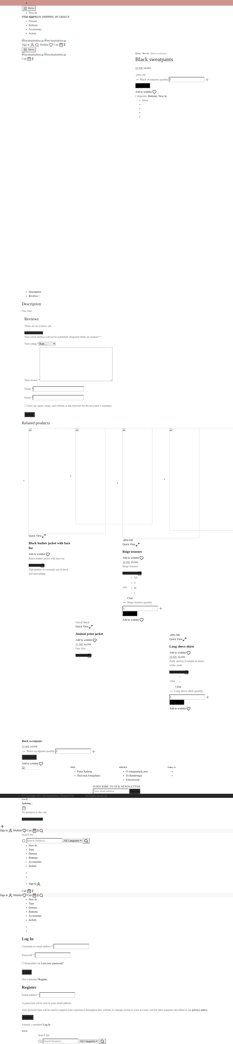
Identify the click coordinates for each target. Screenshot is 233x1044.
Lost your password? (52, 963)
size (125, 587)
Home (138, 53)
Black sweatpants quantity (154, 79)
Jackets (32, 33)
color (172, 680)
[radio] (136, 578)
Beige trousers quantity (139, 602)
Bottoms (33, 25)
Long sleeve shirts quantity (188, 691)
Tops (31, 17)
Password (28, 955)
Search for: (28, 834)
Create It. (79, 795)
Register (42, 979)
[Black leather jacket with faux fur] (67, 480)
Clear (130, 598)
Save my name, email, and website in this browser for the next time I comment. (69, 405)
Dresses (33, 21)
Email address (30, 994)
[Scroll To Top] (2, 826)
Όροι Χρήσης (84, 771)
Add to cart (143, 85)
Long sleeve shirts (181, 646)
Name (28, 388)
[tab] (120, 292)
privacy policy (199, 1009)
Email (28, 397)
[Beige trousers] (160, 482)
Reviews (34, 295)
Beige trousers (132, 551)
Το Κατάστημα (134, 775)
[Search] (86, 840)
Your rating (31, 343)
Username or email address (37, 946)
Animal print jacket (89, 634)
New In (33, 12)
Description (35, 291)
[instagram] (175, 775)
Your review (32, 380)
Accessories (35, 29)
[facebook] (30, 2)
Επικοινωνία (132, 779)
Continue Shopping (32, 819)
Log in (26, 972)
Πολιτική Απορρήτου (88, 775)
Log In (46, 1024)
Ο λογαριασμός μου (137, 771)
